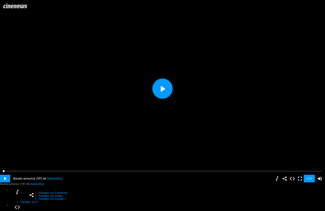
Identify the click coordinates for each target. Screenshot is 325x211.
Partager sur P (29, 201)
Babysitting (54, 178)
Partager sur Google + (52, 198)
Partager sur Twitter (51, 195)
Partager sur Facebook (53, 192)
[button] (320, 178)
